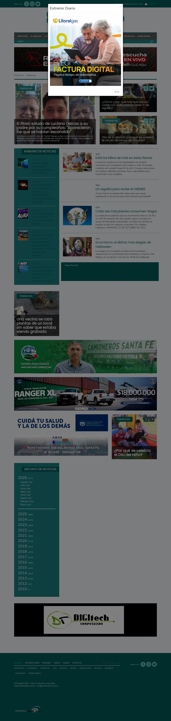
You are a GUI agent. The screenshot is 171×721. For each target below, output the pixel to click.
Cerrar (116, 92)
